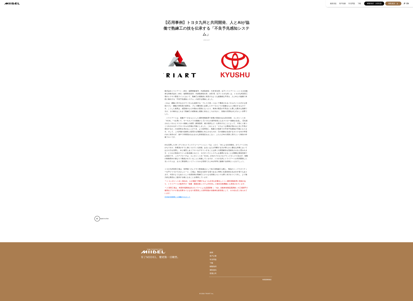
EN (407, 3)
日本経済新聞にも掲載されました (177, 197)
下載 (211, 263)
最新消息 (333, 3)
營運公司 (213, 273)
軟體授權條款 (267, 279)
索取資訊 (213, 270)
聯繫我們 (213, 266)
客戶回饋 (342, 3)
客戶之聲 (213, 256)
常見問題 (213, 259)
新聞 (211, 252)
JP (404, 3)
